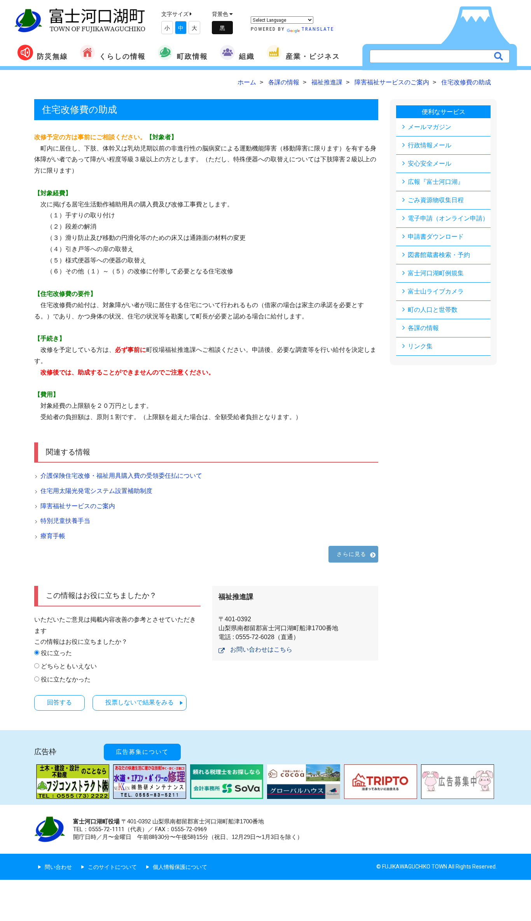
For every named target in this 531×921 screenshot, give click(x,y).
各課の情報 (423, 328)
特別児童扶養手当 (65, 520)
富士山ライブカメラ (436, 291)
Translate (317, 29)
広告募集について (142, 751)
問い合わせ (58, 867)
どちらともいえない (69, 666)
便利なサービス (443, 111)
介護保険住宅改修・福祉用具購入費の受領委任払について (121, 475)
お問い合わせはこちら (261, 649)
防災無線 (52, 56)
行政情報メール (429, 145)
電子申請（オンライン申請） (448, 218)
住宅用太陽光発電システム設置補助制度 (96, 491)
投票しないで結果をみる (139, 702)
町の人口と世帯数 (433, 309)
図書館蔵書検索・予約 (439, 255)
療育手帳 (52, 536)
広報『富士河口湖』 (436, 181)
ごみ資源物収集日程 (436, 200)
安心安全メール (429, 163)
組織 (247, 56)
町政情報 (192, 56)
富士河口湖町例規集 (436, 273)
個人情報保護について (180, 867)
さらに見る (351, 554)
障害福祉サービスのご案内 (77, 506)
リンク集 (420, 346)
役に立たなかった (66, 679)
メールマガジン (429, 127)
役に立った (56, 653)
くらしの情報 (122, 56)
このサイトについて (112, 867)
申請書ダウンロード (436, 236)
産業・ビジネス (313, 56)
